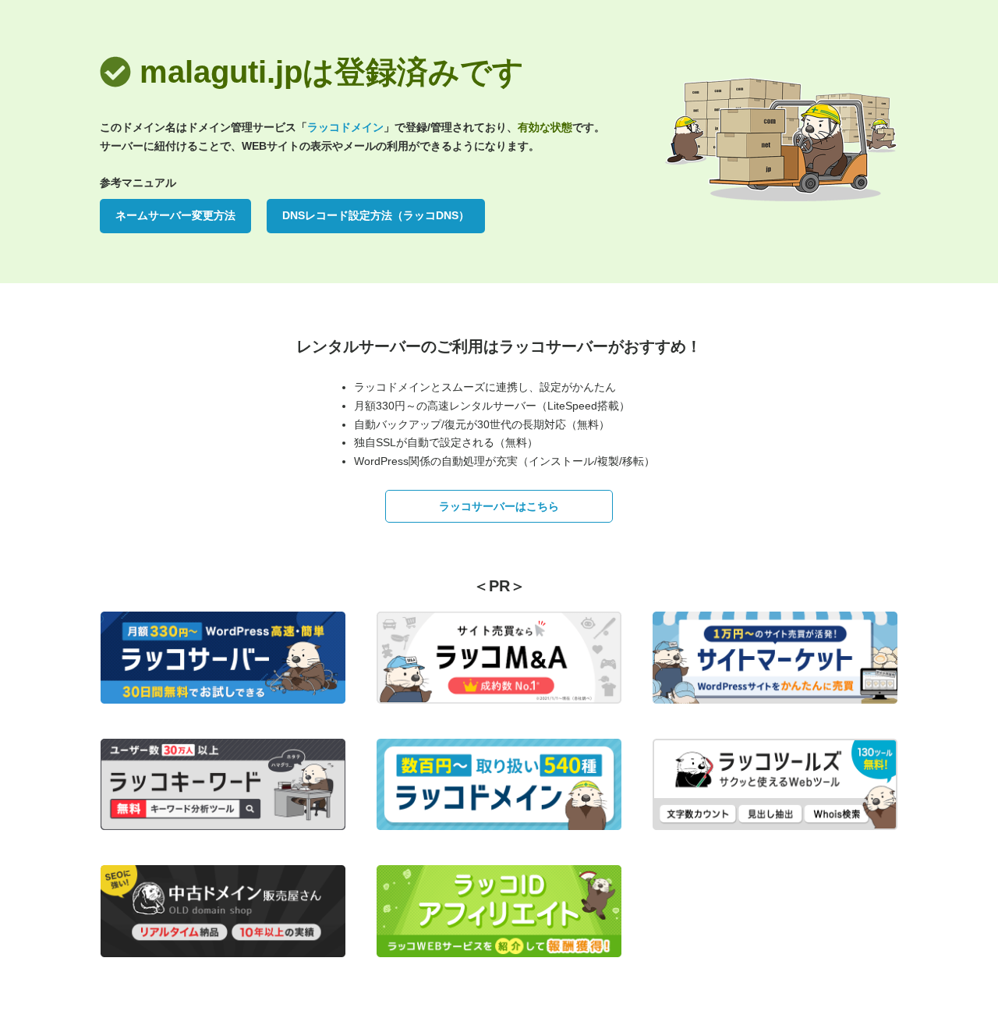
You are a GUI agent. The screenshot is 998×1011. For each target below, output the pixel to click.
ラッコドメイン (345, 127)
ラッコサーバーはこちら (499, 506)
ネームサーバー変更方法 (175, 215)
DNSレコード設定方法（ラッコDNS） (375, 215)
